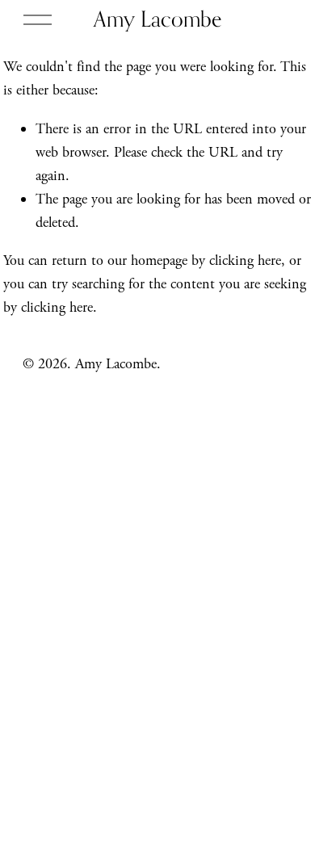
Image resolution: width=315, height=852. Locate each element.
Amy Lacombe (157, 18)
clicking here (245, 260)
